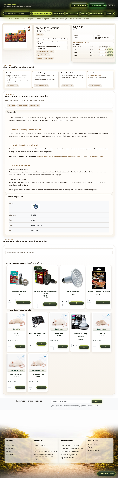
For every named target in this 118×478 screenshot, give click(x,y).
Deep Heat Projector (19, 291)
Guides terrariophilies (96, 13)
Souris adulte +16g (38, 374)
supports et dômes (43, 55)
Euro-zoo (40, 34)
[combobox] (17, 13)
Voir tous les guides (95, 86)
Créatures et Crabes (72, 13)
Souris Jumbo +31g (16, 374)
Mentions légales (39, 445)
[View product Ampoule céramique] (72, 278)
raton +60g (101, 333)
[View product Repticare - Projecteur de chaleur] (99, 278)
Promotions (84, 13)
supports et (73, 156)
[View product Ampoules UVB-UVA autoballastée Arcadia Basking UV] (80, 322)
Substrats (9, 455)
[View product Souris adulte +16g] (38, 363)
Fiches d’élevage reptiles (69, 455)
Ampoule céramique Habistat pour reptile (45, 292)
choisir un (94, 156)
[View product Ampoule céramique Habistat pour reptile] (45, 278)
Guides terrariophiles (96, 75)
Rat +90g (16, 333)
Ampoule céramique (72, 291)
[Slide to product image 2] (29, 30)
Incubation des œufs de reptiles (72, 448)
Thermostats (10, 445)
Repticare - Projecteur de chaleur (99, 291)
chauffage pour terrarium (45, 51)
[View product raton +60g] (102, 322)
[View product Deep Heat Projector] (19, 278)
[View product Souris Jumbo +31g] (16, 363)
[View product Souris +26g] (59, 322)
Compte (110, 5)
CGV (35, 448)
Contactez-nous (39, 460)
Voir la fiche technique (41, 86)
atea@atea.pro (95, 451)
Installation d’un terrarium (70, 451)
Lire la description (12, 86)
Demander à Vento (67, 86)
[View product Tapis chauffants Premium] (38, 322)
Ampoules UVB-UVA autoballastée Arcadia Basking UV (80, 334)
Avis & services (34, 105)
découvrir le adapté (49, 156)
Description (11, 105)
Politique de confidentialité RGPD (45, 451)
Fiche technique (22, 105)
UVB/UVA (9, 448)
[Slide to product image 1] (29, 27)
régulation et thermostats (45, 58)
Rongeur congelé (58, 13)
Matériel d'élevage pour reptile (42, 13)
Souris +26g (59, 333)
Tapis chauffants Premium (37, 333)
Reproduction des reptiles (70, 445)
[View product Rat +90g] (16, 322)
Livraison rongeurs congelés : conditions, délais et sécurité (44, 456)
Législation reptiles (67, 458)
